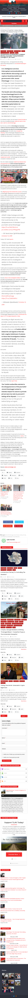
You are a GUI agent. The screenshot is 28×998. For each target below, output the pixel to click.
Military (16, 621)
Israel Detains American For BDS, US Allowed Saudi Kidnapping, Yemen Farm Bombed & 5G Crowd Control (24, 716)
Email (3, 743)
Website (4, 748)
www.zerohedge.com (10, 467)
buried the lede (21, 119)
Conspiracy (3, 51)
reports (11, 239)
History (15, 568)
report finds (14, 381)
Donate (15, 8)
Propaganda (8, 623)
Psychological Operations (17, 623)
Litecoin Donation (5, 10)
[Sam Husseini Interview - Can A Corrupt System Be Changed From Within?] (11, 982)
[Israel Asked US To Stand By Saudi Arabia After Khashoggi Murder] (6, 507)
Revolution (3, 625)
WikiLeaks (17, 536)
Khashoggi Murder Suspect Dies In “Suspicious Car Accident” (5, 493)
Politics (23, 51)
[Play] (3, 795)
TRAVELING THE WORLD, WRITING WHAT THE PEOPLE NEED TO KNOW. (14, 17)
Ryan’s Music (17, 11)
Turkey (21, 535)
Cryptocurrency (4, 681)
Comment (5, 728)
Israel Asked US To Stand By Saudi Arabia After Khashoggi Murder (6, 513)
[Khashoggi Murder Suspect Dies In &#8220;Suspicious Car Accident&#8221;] (6, 488)
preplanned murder (5, 157)
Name (4, 738)
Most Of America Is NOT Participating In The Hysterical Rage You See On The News (4, 715)
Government (10, 568)
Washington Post (11, 536)
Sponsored (22, 681)
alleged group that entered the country (12, 191)
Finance (10, 681)
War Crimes (8, 627)
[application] (14, 795)
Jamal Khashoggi (9, 535)
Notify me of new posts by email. (11, 757)
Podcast (21, 621)
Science (20, 568)
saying (22, 436)
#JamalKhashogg (8, 296)
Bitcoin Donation (21, 8)
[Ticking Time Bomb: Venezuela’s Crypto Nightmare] (14, 671)
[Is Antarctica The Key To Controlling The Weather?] (14, 558)
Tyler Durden (12, 59)
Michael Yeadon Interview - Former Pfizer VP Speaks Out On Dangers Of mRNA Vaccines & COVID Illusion (16, 947)
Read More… (24, 649)
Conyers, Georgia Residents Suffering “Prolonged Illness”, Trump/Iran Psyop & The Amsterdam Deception (13, 632)
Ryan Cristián (14, 636)
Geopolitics (24, 619)
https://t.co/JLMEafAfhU (9, 298)
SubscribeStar (23, 10)
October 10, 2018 (7, 236)
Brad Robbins (12, 690)
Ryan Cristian (10, 625)
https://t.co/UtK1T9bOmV (10, 227)
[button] (23, 21)
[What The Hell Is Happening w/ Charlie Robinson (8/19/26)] (5, 989)
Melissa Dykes (11, 576)
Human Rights (17, 51)
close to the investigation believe (12, 277)
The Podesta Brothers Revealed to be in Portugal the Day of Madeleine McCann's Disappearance (16, 940)
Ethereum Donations (15, 10)
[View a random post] (26, 21)
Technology (3, 569)
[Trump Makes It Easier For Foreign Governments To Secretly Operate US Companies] (11, 989)
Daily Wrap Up (10, 619)
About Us (5, 8)
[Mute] (3, 806)
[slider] (4, 809)
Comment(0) (18, 59)
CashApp (10, 11)
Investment (16, 681)
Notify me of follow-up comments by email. (14, 754)
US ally (24, 535)
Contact (10, 8)
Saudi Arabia (16, 535)
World (16, 52)
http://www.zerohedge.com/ (13, 542)
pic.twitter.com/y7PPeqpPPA (11, 230)
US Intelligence (4, 536)
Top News (12, 52)
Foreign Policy (10, 51)
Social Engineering (5, 52)
